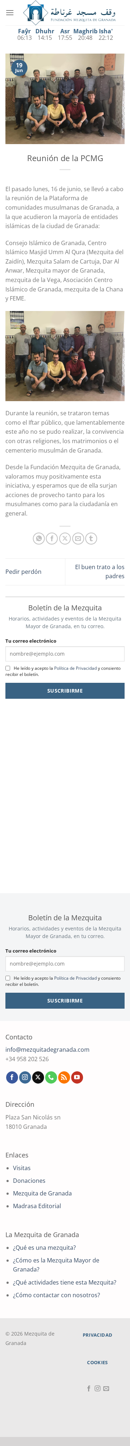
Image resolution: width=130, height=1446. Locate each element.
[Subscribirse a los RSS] (64, 1077)
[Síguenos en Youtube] (77, 1077)
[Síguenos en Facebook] (12, 1077)
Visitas (22, 1168)
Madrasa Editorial (37, 1206)
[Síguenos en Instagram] (25, 1077)
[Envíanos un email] (106, 1389)
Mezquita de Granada (42, 1193)
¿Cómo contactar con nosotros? (56, 1295)
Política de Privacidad (75, 668)
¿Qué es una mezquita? (44, 1248)
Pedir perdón (23, 572)
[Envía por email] (78, 539)
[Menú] (9, 12)
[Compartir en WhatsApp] (39, 539)
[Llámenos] (51, 1077)
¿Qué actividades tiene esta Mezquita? (64, 1282)
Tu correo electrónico (30, 641)
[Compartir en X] (65, 539)
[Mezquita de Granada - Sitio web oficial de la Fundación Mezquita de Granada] (69, 12)
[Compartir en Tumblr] (91, 539)
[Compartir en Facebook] (52, 539)
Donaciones (29, 1181)
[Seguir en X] (38, 1077)
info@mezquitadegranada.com (47, 1050)
